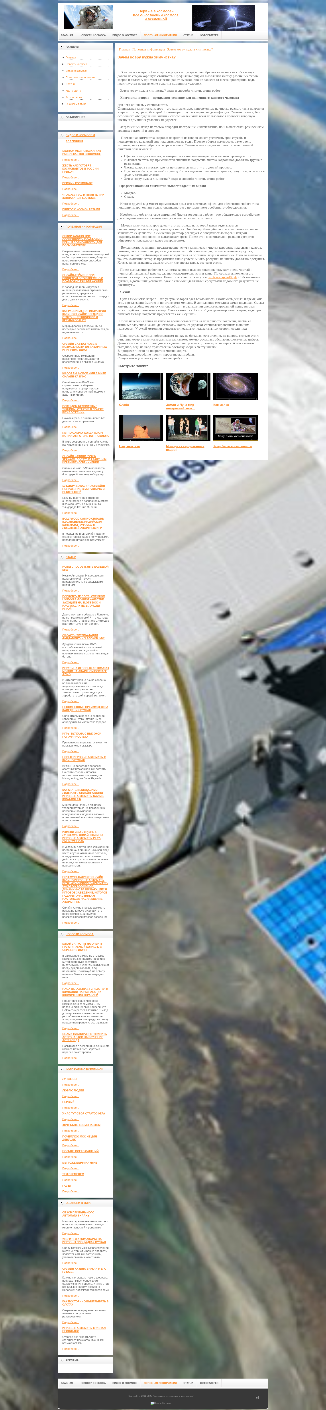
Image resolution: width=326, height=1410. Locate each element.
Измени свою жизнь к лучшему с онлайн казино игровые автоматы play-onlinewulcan (82, 836)
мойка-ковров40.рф (222, 277)
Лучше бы (69, 1079)
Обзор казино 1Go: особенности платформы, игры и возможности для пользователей (82, 241)
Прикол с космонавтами (81, 209)
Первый (68, 1102)
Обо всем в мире (78, 1203)
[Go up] (257, 1398)
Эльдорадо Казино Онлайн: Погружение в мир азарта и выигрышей (83, 489)
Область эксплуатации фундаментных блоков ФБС (83, 637)
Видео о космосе (76, 70)
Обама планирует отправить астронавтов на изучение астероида (84, 1037)
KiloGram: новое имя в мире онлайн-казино (84, 375)
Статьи (70, 84)
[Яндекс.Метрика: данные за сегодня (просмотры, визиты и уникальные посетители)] (161, 1403)
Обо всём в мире (76, 104)
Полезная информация (80, 77)
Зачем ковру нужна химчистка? (147, 57)
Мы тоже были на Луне (79, 1162)
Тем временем (73, 1174)
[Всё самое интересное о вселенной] (89, 16)
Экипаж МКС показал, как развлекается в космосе (81, 152)
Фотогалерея (74, 97)
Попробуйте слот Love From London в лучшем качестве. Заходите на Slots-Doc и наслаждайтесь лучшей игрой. (83, 602)
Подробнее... (70, 159)
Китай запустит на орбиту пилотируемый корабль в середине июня (82, 947)
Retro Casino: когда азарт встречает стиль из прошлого (85, 434)
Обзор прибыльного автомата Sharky (78, 1214)
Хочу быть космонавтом (81, 1125)
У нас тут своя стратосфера (83, 1113)
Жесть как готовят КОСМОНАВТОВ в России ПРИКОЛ (80, 168)
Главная (71, 57)
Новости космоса (76, 64)
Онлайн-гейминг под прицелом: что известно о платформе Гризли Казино (82, 278)
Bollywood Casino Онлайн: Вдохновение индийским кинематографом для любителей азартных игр (83, 523)
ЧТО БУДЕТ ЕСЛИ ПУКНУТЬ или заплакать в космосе (83, 196)
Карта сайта (73, 90)
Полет (66, 1185)
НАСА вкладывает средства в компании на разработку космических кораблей (85, 992)
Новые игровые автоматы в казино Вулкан (84, 759)
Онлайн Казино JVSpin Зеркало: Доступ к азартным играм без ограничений (84, 459)
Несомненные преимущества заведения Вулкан (85, 709)
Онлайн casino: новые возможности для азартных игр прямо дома (84, 347)
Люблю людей (73, 1090)
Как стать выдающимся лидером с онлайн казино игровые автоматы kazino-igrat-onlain (83, 794)
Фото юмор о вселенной (84, 1069)
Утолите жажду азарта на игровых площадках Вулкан (84, 1241)
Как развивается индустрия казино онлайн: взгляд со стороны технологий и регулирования (84, 315)
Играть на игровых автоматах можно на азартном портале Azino (85, 671)
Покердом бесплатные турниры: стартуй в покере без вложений (83, 409)
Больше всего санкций (80, 1151)
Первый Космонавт (77, 183)
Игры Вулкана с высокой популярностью (81, 735)
